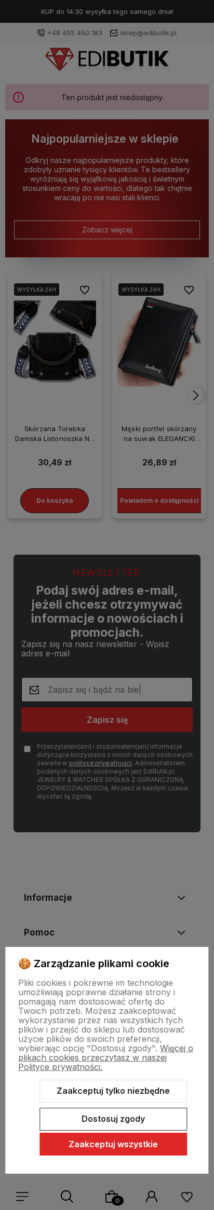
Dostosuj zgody (113, 1118)
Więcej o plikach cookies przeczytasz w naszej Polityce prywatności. (105, 1057)
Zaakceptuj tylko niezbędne (113, 1090)
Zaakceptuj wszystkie (113, 1144)
